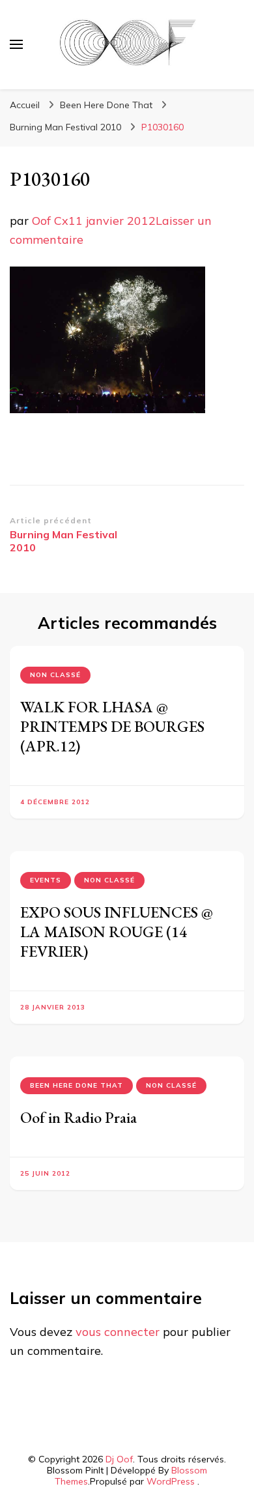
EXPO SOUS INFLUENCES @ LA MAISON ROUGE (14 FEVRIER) (116, 931)
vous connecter (118, 1331)
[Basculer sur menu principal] (16, 44)
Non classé (55, 675)
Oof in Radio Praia (78, 1117)
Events (45, 880)
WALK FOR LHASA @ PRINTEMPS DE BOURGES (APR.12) (112, 726)
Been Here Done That (106, 105)
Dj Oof (119, 1459)
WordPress (171, 1481)
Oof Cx (50, 220)
